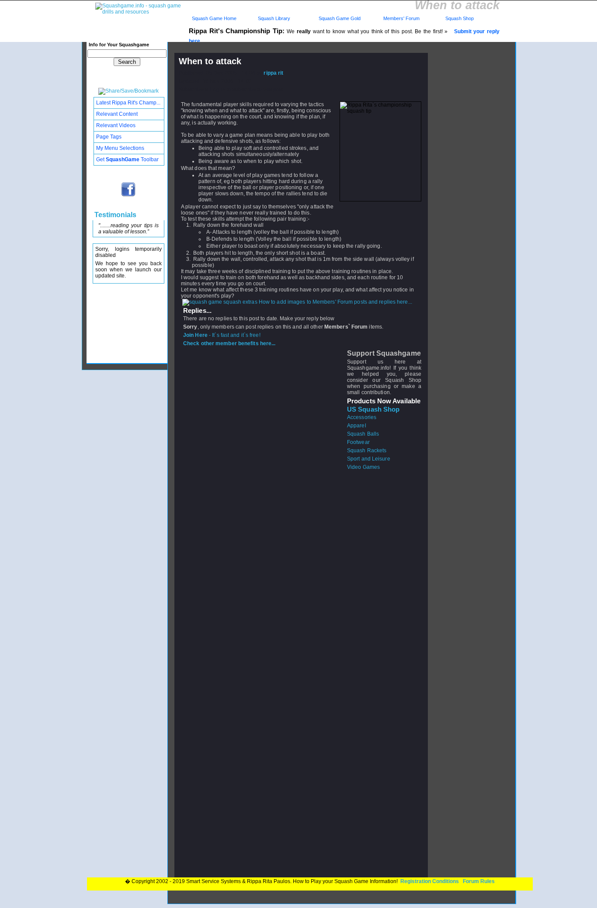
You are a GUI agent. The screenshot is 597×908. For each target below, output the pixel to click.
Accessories (361, 417)
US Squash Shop (373, 409)
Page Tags (108, 137)
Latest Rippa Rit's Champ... (128, 103)
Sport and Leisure (368, 459)
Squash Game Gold (340, 18)
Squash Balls (363, 434)
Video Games (363, 467)
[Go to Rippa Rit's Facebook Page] (129, 196)
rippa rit (273, 73)
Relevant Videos (115, 125)
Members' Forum (401, 18)
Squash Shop (459, 18)
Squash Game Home (214, 18)
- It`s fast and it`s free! (221, 335)
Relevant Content (117, 114)
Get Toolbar (127, 159)
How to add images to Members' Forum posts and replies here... (334, 302)
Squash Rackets (366, 450)
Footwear (358, 442)
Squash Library (272, 18)
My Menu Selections (120, 148)
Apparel (356, 426)
